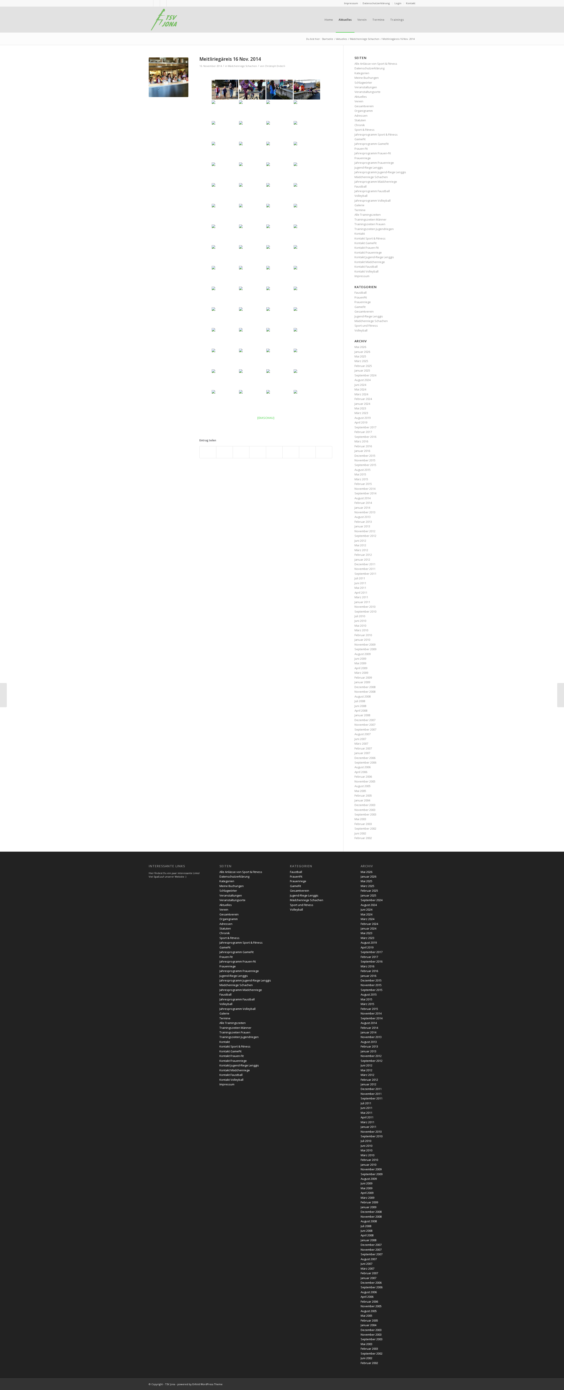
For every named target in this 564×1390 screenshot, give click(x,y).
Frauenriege (362, 158)
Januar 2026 (362, 352)
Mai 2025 (360, 356)
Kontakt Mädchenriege (369, 262)
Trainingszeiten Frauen (369, 224)
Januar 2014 (362, 508)
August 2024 (362, 380)
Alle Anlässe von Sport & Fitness (375, 64)
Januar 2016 (362, 451)
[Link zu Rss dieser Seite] (150, 3)
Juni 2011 (360, 583)
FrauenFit (360, 297)
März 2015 (361, 479)
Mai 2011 (360, 588)
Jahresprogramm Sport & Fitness (376, 134)
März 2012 (361, 550)
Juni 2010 (360, 621)
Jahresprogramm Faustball (372, 191)
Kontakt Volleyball (366, 271)
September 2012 (365, 536)
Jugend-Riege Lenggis (368, 167)
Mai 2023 (360, 408)
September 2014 (365, 493)
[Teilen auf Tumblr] (274, 452)
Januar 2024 (362, 404)
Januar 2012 (362, 560)
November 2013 (364, 512)
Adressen (360, 116)
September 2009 (365, 649)
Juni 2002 (360, 833)
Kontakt (410, 3)
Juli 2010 (359, 616)
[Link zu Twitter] (163, 3)
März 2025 (361, 361)
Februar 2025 (363, 366)
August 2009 (362, 654)
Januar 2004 (362, 800)
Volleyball (360, 196)
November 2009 (364, 644)
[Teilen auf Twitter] (224, 452)
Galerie (359, 205)
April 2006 (360, 772)
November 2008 (364, 692)
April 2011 (360, 593)
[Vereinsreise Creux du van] (3, 695)
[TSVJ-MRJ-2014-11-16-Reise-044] (168, 77)
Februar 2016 (363, 446)
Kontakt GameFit (365, 243)
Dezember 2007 (364, 720)
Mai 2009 (360, 663)
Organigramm (363, 111)
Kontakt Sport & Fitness (370, 238)
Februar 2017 (363, 432)
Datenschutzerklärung (376, 3)
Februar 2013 (363, 522)
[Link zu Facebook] (170, 3)
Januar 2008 (362, 715)
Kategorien (361, 73)
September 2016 (365, 437)
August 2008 (362, 696)
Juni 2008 (360, 706)
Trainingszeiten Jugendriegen (374, 229)
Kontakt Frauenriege (368, 252)
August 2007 (362, 734)
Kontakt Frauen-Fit (366, 248)
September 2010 (365, 611)
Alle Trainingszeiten (367, 215)
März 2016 (361, 441)
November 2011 (364, 569)
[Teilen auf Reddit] (307, 452)
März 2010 (361, 630)
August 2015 (362, 470)
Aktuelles (360, 97)
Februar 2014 (363, 503)
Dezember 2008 (364, 687)
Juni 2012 (360, 541)
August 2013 (362, 517)
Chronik (359, 125)
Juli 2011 (359, 578)
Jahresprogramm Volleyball (372, 201)
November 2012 (364, 531)
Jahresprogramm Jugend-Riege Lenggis (380, 172)
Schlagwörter (363, 83)
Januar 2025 (362, 370)
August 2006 (362, 767)
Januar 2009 (362, 682)
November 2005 (364, 781)
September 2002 (365, 828)
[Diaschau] (266, 418)
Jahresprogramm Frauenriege (374, 163)
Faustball (360, 186)
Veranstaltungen (365, 87)
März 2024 (361, 394)
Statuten (360, 120)
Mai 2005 (360, 791)
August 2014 (362, 498)
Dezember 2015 (364, 456)
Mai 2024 (360, 389)
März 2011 (361, 597)
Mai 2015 (360, 474)
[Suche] (411, 19)
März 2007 (361, 744)
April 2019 (360, 422)
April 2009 (360, 668)
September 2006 (365, 762)
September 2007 (365, 729)
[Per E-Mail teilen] (324, 452)
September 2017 (365, 427)
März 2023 (361, 413)
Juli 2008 (359, 701)
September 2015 (365, 465)
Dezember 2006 (364, 758)
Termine (359, 210)
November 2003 (364, 810)
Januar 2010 (362, 640)
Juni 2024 (360, 385)
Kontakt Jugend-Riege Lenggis (374, 257)
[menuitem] (351, 3)
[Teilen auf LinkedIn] (257, 452)
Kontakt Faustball (366, 267)
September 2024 (365, 375)
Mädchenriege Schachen (242, 66)
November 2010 (364, 607)
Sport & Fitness (364, 130)
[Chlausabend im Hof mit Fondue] (560, 695)
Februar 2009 (363, 677)
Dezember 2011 (364, 564)
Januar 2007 (362, 753)
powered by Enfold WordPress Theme (200, 1384)
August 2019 (362, 418)
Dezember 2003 (364, 805)
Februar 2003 (363, 824)
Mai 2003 (360, 819)
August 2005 (362, 786)
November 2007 (364, 725)
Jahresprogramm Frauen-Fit (372, 153)
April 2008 (360, 710)
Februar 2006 (363, 777)
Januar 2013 (362, 526)
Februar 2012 (363, 555)
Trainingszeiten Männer (370, 219)
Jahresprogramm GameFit (371, 144)
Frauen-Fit (361, 149)
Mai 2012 (360, 545)
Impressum (351, 3)
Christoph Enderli (275, 66)
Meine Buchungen (366, 78)
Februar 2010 (363, 635)
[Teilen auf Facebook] (208, 452)
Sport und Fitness (366, 326)
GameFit (359, 139)
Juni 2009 (360, 659)
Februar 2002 (363, 838)
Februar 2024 (363, 399)
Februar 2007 (363, 748)
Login (398, 3)
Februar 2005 (363, 795)
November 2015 (364, 460)
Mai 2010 (360, 626)
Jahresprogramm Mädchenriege (375, 182)
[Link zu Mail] (156, 3)
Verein (358, 101)
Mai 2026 (360, 347)
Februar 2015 (363, 484)
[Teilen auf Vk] (291, 452)
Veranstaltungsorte (367, 92)
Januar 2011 (362, 602)
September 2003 (365, 814)
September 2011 (365, 574)
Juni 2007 (360, 739)
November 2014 (364, 489)
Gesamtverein (364, 106)
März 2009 (361, 673)
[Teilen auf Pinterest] (241, 452)
